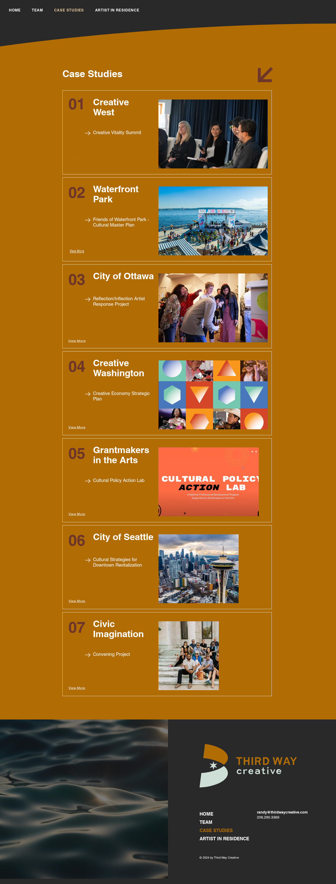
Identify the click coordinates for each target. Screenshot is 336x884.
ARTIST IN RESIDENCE (224, 838)
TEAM (206, 822)
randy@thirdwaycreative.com (282, 812)
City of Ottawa (123, 275)
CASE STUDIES (216, 830)
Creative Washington (118, 367)
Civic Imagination (118, 628)
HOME (206, 814)
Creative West (111, 107)
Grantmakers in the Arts (121, 454)
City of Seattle (123, 536)
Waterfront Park (116, 194)
